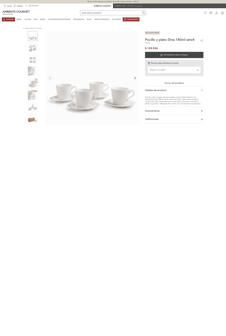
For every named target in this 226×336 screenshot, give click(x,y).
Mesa (27, 28)
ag (24, 28)
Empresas (20, 6)
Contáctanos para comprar (176, 55)
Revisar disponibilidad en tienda (164, 63)
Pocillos (39, 28)
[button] (92, 78)
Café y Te (33, 28)
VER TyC (136, 1)
